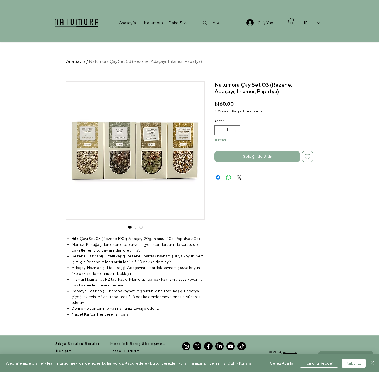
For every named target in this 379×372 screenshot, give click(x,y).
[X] (197, 346)
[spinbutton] (227, 130)
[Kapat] (372, 363)
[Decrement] (218, 130)
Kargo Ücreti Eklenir (247, 111)
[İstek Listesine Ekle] (307, 156)
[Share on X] (239, 177)
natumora (290, 352)
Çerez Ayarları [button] (282, 363)
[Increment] (236, 130)
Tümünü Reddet (319, 363)
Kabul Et (353, 363)
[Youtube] (230, 346)
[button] (153, 23)
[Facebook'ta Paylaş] (218, 177)
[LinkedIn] (219, 346)
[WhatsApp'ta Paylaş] (228, 177)
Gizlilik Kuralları (240, 363)
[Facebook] (208, 346)
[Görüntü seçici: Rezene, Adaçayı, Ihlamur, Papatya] (130, 227)
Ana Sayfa (75, 61)
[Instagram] (186, 346)
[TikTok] (241, 346)
